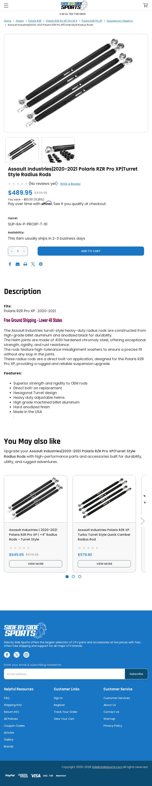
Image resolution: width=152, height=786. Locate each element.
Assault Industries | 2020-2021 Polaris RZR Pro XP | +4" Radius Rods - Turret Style (33, 535)
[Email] (18, 264)
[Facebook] (10, 264)
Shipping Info (13, 705)
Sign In (58, 698)
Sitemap (109, 719)
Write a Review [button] (70, 183)
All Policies (11, 719)
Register (59, 705)
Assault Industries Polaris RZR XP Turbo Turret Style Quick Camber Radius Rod (104, 535)
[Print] (25, 264)
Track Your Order (65, 712)
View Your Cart (64, 719)
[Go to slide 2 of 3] (73, 576)
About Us (110, 705)
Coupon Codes (14, 726)
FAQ (7, 698)
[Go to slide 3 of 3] (79, 576)
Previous (4, 521)
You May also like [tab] (32, 441)
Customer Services (117, 698)
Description (22, 292)
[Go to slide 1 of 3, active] (67, 576)
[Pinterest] (41, 264)
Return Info (11, 712)
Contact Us (111, 712)
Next (142, 521)
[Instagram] (26, 655)
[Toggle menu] (6, 5)
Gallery (8, 740)
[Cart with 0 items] (145, 5)
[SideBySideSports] (74, 5)
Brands (8, 746)
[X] (33, 264)
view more (36, 564)
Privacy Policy (113, 726)
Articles (9, 733)
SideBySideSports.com (107, 767)
